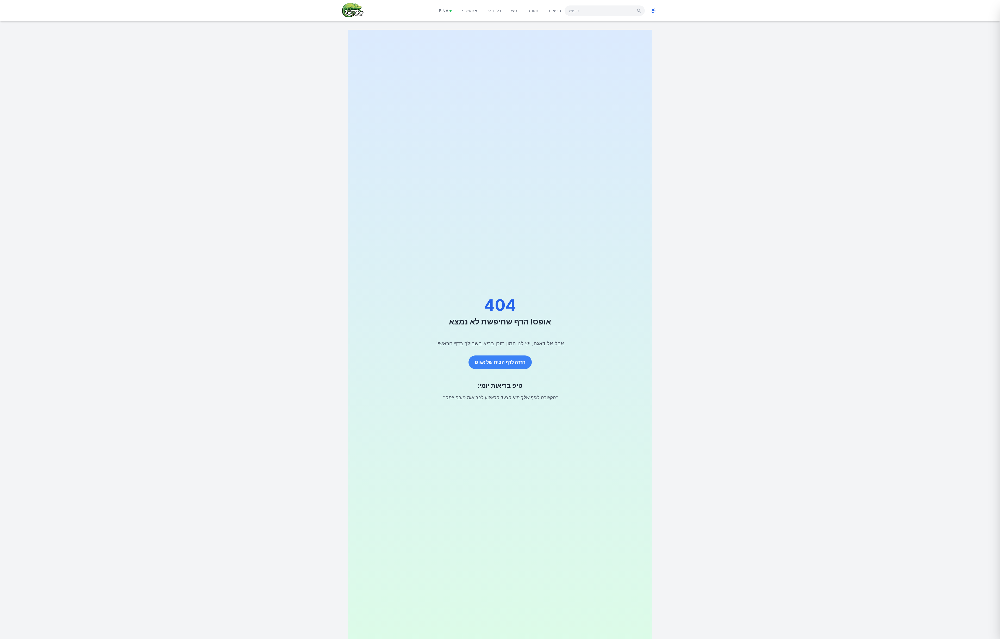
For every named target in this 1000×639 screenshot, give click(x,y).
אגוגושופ (469, 10)
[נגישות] (653, 10)
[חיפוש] (639, 10)
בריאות (555, 10)
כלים (497, 10)
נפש (514, 10)
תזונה (533, 10)
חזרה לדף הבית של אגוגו (500, 362)
